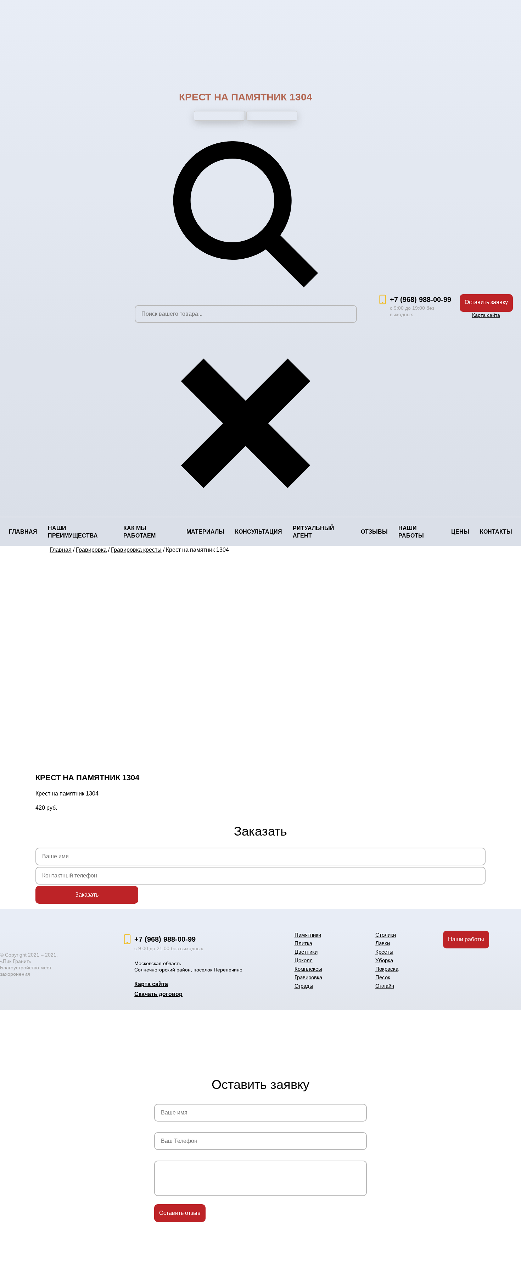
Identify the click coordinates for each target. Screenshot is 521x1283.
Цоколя (304, 960)
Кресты (384, 952)
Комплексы (308, 969)
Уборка (384, 960)
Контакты (496, 532)
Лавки (382, 943)
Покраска (386, 969)
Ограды (304, 986)
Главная (23, 532)
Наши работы (411, 532)
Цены (460, 532)
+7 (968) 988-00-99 (420, 299)
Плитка (303, 943)
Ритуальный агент (313, 532)
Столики (385, 935)
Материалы (205, 532)
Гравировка (308, 977)
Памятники (308, 935)
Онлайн (384, 986)
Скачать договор (158, 994)
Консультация (258, 532)
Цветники (306, 952)
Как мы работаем (139, 532)
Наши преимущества (73, 532)
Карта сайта (486, 315)
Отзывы (374, 532)
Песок (382, 977)
